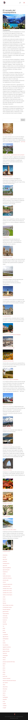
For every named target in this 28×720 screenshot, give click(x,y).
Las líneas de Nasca (7, 134)
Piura (4, 670)
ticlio (4, 701)
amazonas (5, 555)
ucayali (4, 707)
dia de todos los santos (8, 605)
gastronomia (5, 611)
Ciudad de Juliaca (7, 316)
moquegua (5, 655)
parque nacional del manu (9, 661)
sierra (4, 693)
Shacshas (5, 689)
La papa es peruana (7, 503)
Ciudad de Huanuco (7, 404)
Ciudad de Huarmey (7, 444)
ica (3, 626)
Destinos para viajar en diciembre (10, 379)
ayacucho (5, 565)
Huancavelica (6, 613)
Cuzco (4, 601)
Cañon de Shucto (7, 576)
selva (4, 684)
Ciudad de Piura (6, 551)
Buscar (22, 120)
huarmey (5, 624)
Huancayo (5, 615)
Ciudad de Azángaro (7, 176)
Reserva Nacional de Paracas (9, 680)
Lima (4, 640)
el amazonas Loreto (7, 607)
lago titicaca (5, 636)
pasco (4, 663)
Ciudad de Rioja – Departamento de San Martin (13, 154)
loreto (4, 642)
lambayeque (5, 638)
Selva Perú (5, 686)
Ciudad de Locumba (7, 277)
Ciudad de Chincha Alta (8, 361)
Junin (4, 630)
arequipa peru (6, 563)
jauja (4, 628)
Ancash (4, 557)
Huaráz (4, 622)
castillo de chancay (7, 578)
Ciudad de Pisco (6, 297)
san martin (5, 682)
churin (4, 582)
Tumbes (4, 705)
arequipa (5, 561)
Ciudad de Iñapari (7, 196)
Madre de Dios (6, 651)
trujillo (4, 703)
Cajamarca (5, 571)
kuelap (4, 632)
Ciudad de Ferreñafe (7, 257)
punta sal (5, 676)
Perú (4, 665)
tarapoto (5, 699)
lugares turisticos (7, 647)
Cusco (4, 599)
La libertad (5, 634)
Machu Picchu (6, 649)
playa (4, 672)
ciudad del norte (6, 586)
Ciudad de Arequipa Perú (8, 347)
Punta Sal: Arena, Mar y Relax (9, 529)
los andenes (5, 645)
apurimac (5, 559)
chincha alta (5, 580)
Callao (4, 573)
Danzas (4, 603)
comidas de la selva (7, 590)
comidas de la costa (7, 588)
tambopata (5, 697)
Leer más (23, 141)
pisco (4, 668)
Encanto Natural (6, 609)
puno (4, 674)
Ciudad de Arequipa (7, 469)
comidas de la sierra (7, 592)
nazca (4, 659)
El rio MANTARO (6, 516)
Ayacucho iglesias (7, 567)
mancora (5, 653)
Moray (4, 657)
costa (4, 597)
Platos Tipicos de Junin (8, 490)
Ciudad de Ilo (6, 237)
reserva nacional (6, 678)
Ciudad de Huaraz (7, 428)
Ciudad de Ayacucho (7, 584)
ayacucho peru (6, 569)
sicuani (4, 691)
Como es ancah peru (7, 594)
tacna (4, 695)
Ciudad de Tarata (7, 217)
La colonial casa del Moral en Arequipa (11, 334)
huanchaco (5, 617)
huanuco (5, 620)
